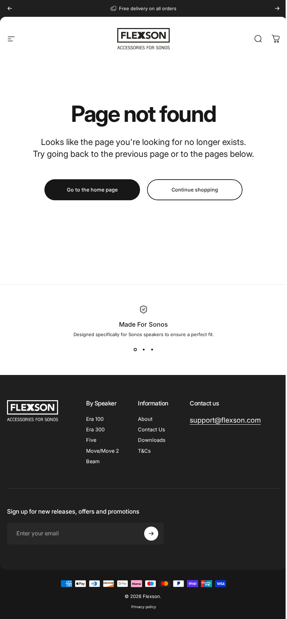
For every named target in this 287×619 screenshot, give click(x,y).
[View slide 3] (152, 350)
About (145, 419)
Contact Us (151, 429)
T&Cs (144, 451)
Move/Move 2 (102, 451)
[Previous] (10, 8)
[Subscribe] (151, 534)
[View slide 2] (143, 350)
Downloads (152, 440)
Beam (93, 461)
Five (91, 440)
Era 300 (95, 429)
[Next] (277, 8)
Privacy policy (143, 607)
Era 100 (95, 419)
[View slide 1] (135, 350)
